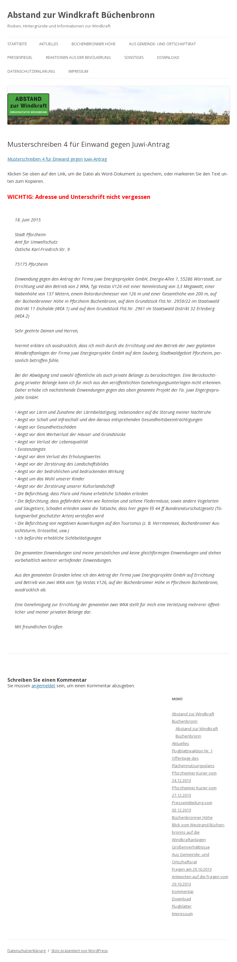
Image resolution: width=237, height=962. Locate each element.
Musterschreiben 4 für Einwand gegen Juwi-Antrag (57, 159)
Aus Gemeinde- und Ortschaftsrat (162, 44)
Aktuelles (48, 44)
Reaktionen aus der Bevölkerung (78, 57)
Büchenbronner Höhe (93, 44)
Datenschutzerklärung (31, 71)
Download (168, 57)
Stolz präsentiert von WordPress (79, 950)
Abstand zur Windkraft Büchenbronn (81, 14)
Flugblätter (182, 906)
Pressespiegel (19, 57)
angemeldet (43, 686)
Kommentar (183, 891)
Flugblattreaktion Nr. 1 (192, 751)
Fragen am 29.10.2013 (192, 869)
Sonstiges (133, 57)
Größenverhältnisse (191, 847)
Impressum (78, 71)
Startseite (17, 44)
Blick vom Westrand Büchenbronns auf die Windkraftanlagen (198, 832)
